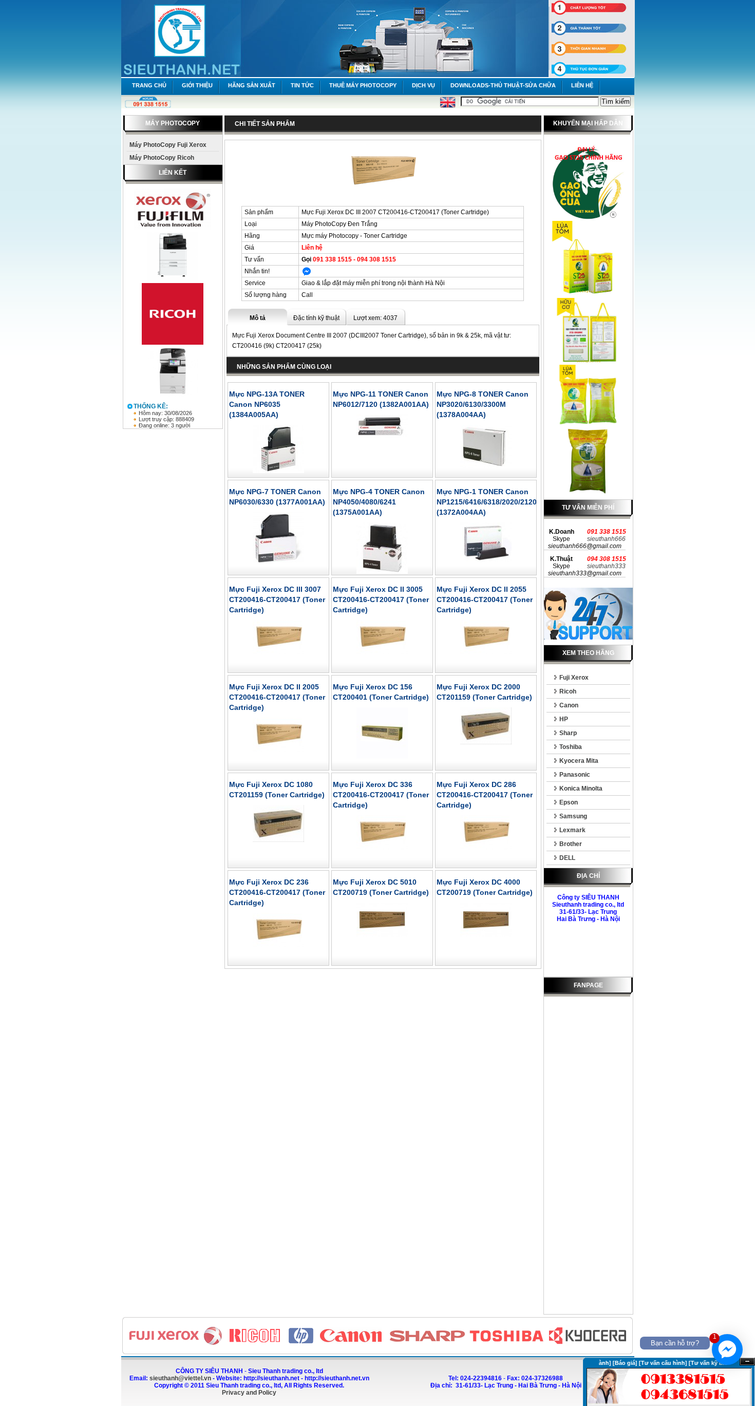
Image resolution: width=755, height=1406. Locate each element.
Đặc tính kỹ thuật (316, 318)
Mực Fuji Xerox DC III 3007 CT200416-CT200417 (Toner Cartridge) (277, 599)
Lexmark (572, 830)
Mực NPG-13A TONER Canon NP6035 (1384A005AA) (267, 404)
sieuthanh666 (606, 538)
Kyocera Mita (578, 760)
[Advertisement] (588, 1157)
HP (563, 719)
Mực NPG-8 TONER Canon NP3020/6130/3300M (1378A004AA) (482, 404)
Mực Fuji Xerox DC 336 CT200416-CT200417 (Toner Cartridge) (381, 794)
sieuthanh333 (606, 566)
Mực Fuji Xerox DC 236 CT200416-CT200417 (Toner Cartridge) (277, 892)
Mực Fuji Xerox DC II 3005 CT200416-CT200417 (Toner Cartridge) (381, 599)
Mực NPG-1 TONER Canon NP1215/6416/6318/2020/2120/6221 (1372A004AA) (496, 502)
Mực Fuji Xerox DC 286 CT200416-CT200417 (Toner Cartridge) (485, 794)
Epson (568, 802)
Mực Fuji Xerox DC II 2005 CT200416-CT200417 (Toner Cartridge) (277, 697)
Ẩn (747, 1361)
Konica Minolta (580, 788)
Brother (570, 844)
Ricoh (567, 691)
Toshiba (570, 747)
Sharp (568, 733)
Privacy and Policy (249, 1392)
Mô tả (258, 318)
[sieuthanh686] (306, 273)
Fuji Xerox (574, 677)
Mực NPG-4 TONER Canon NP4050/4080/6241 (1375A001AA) (379, 502)
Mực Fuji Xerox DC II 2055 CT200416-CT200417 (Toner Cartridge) (485, 599)
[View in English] (448, 105)
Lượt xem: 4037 (375, 318)
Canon (568, 705)
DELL (567, 857)
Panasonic (574, 774)
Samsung (573, 816)
